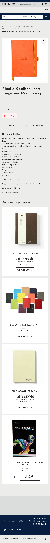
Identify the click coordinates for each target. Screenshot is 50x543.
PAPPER (12, 26)
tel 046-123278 (16, 521)
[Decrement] (12, 477)
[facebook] (42, 4)
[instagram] (46, 4)
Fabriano (25, 328)
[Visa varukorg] (46, 10)
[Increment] (17, 477)
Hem (4, 26)
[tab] (10, 126)
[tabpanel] (25, 163)
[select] (32, 17)
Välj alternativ (23, 270)
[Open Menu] (24, 10)
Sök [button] (45, 16)
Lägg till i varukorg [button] (29, 477)
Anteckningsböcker (26, 26)
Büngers (25, 468)
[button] (43, 41)
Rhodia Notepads (9, 29)
